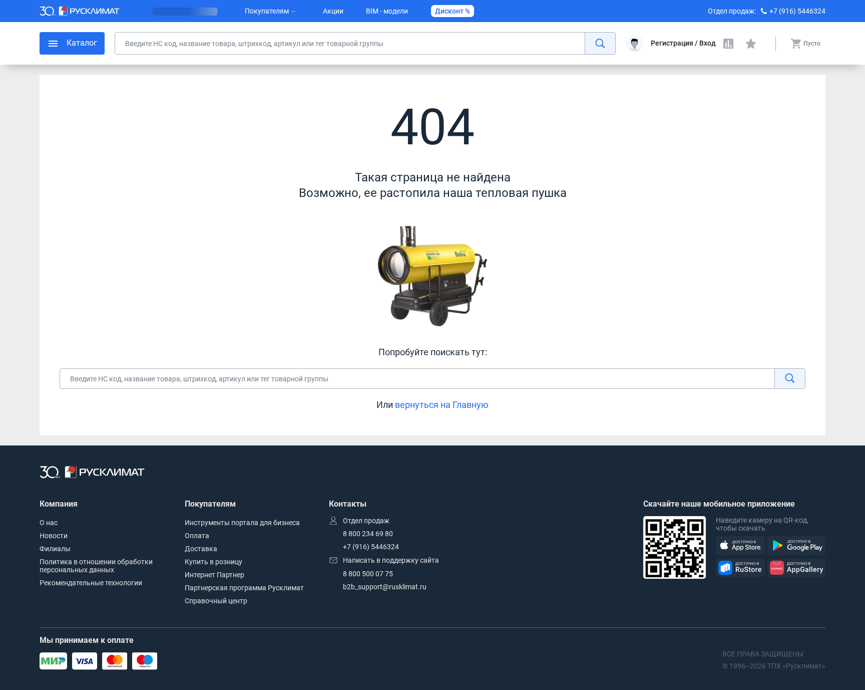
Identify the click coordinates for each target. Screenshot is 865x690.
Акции (333, 11)
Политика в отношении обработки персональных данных (96, 566)
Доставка (201, 549)
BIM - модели (387, 11)
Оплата (197, 536)
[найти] (600, 43)
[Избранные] (751, 44)
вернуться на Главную (442, 404)
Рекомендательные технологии (91, 583)
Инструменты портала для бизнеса (242, 523)
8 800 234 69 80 (368, 534)
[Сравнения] (728, 44)
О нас (49, 523)
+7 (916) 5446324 (797, 11)
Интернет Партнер (214, 575)
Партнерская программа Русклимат (244, 588)
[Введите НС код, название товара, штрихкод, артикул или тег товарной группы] (365, 43)
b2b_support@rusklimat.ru (384, 587)
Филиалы (55, 549)
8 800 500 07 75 (368, 574)
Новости (54, 536)
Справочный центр (216, 601)
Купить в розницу (213, 562)
